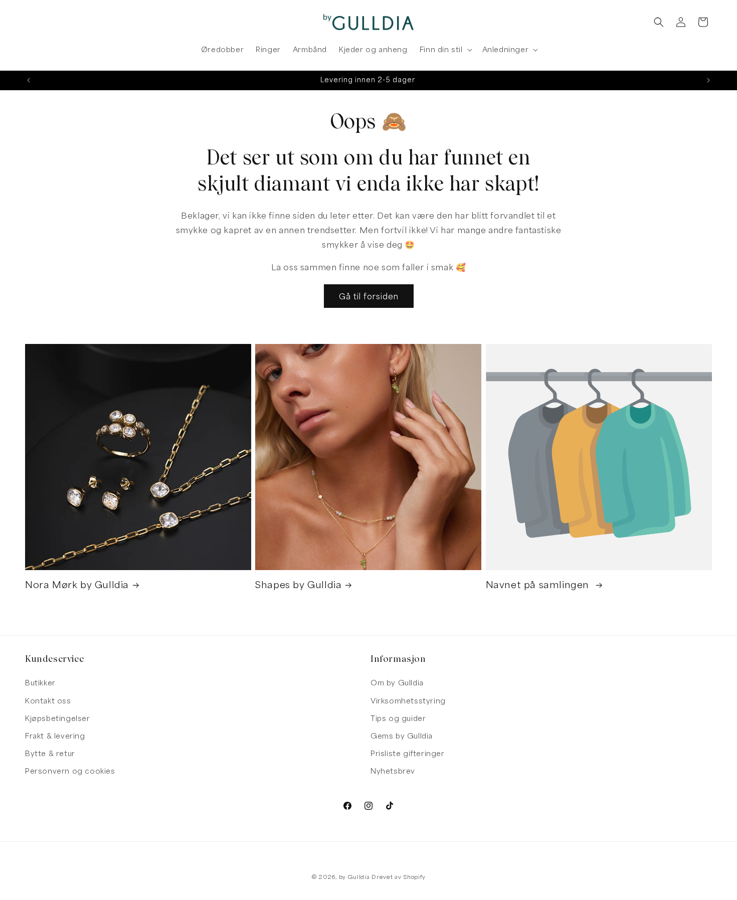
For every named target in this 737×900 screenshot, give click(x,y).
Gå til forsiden (369, 296)
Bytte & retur (50, 753)
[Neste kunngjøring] (708, 80)
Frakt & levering (55, 736)
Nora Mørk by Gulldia (77, 584)
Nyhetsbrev (393, 771)
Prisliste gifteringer (408, 753)
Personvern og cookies (70, 771)
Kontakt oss (48, 700)
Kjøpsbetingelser (57, 718)
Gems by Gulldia (402, 736)
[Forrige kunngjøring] (29, 80)
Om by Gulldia (397, 682)
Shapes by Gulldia (298, 584)
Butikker (40, 682)
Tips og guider (398, 718)
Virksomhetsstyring (408, 700)
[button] (445, 49)
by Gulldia (354, 876)
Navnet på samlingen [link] (539, 584)
